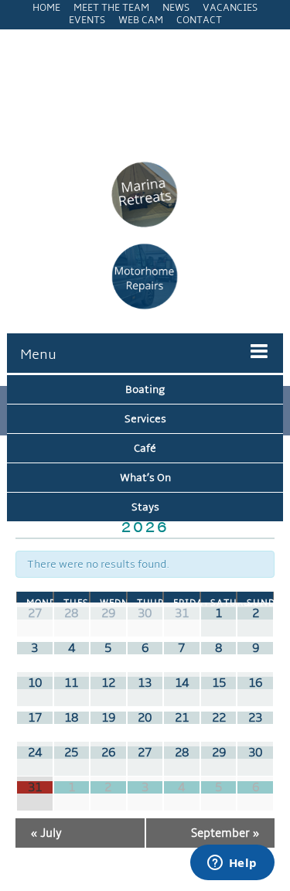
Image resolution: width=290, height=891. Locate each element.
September (225, 833)
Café (145, 448)
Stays (145, 507)
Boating (145, 389)
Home (46, 8)
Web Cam (140, 20)
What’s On (145, 477)
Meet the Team (111, 8)
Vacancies (230, 8)
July (46, 833)
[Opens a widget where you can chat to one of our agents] (232, 864)
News (175, 8)
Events (87, 20)
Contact (199, 20)
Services (145, 418)
